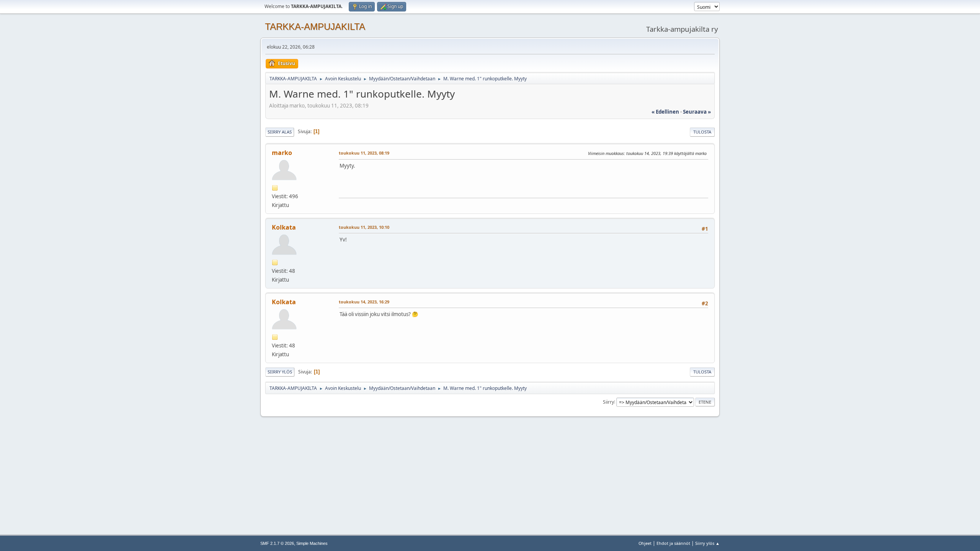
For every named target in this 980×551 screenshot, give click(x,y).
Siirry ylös (280, 372)
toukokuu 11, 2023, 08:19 (364, 153)
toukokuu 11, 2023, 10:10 (364, 227)
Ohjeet (645, 543)
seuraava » (697, 111)
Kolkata (284, 227)
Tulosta (702, 132)
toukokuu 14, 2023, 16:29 (364, 302)
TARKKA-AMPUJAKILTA (315, 26)
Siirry (608, 401)
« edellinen (665, 111)
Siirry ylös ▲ (707, 543)
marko (282, 152)
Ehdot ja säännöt (673, 543)
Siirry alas (280, 132)
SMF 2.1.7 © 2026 (277, 543)
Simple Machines (312, 543)
